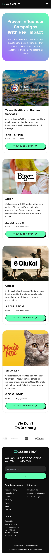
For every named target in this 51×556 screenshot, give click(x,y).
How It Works (32, 490)
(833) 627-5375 (10, 536)
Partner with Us (11, 524)
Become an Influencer (36, 493)
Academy (8, 500)
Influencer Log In (34, 496)
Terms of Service (31, 546)
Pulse (7, 503)
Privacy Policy (18, 546)
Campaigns (9, 493)
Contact (8, 510)
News (7, 506)
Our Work (8, 496)
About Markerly (11, 490)
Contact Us (9, 521)
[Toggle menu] (46, 4)
